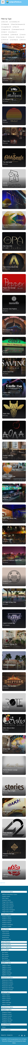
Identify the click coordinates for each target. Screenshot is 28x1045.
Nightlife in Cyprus (6, 962)
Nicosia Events (5, 937)
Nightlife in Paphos (6, 965)
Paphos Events (5, 931)
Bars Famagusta (6, 960)
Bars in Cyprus (5, 949)
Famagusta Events (6, 939)
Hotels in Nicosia (6, 1000)
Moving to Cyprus (5, 1029)
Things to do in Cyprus (7, 891)
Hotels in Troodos (6, 1004)
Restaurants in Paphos (7, 980)
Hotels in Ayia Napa (6, 1002)
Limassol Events (6, 935)
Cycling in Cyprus (6, 896)
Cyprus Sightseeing (6, 947)
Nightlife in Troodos (6, 974)
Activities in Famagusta (7, 924)
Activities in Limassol (6, 920)
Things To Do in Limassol (8, 905)
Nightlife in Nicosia (6, 971)
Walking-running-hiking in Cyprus (9, 894)
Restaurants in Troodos (7, 989)
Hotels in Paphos (6, 994)
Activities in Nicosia (6, 922)
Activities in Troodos (6, 926)
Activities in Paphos (6, 916)
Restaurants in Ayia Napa (8, 987)
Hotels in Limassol (6, 998)
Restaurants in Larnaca (7, 982)
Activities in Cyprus (6, 914)
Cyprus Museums (5, 942)
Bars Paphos (5, 952)
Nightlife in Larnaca (6, 967)
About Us (3, 1035)
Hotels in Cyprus (5, 992)
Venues (4, 1027)
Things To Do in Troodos (7, 911)
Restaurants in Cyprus (7, 977)
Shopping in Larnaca (7, 1014)
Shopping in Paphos (6, 1012)
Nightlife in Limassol (6, 969)
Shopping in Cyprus (6, 1009)
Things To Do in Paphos (7, 902)
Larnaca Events (5, 933)
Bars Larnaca (5, 954)
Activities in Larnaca (6, 918)
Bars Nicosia (5, 958)
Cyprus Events (5, 929)
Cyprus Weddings (5, 1024)
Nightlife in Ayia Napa (7, 972)
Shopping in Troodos (7, 1021)
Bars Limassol (5, 956)
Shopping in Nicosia (6, 1018)
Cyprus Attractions (6, 944)
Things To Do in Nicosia (7, 907)
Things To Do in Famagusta (8, 909)
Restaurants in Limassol (7, 983)
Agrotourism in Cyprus (7, 1007)
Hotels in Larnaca (6, 996)
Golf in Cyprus (5, 898)
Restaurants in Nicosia (7, 985)
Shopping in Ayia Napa (7, 1019)
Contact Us (9, 1035)
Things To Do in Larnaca (7, 904)
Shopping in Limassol (7, 1016)
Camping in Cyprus (6, 900)
